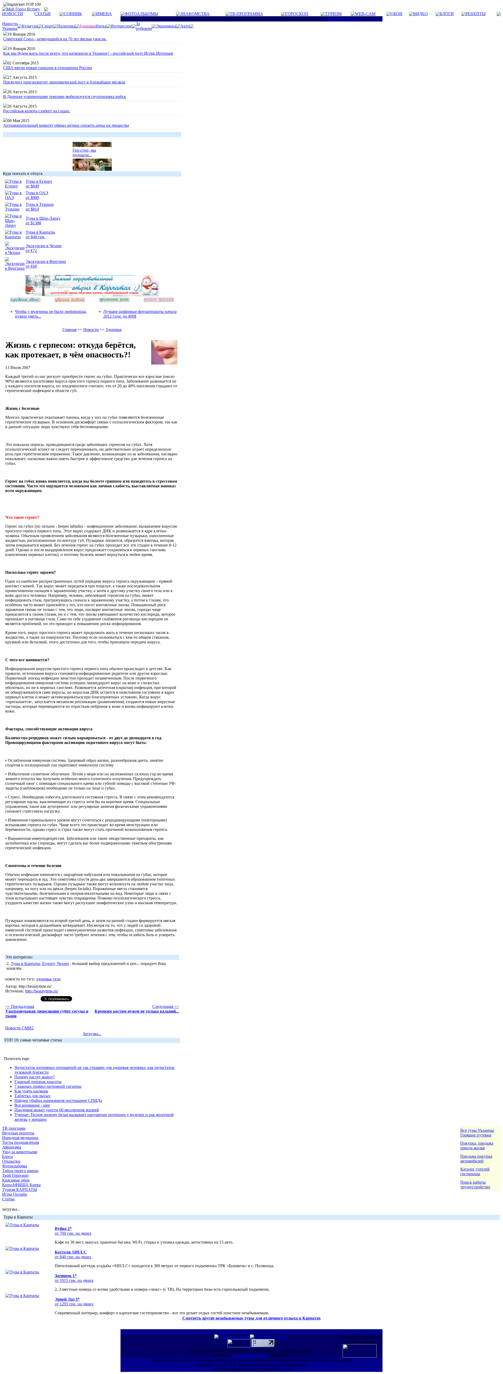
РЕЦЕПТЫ (476, 14)
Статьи (8, 1199)
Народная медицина (20, 1137)
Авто (184, 26)
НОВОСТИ (12, 14)
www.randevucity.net (249, 1355)
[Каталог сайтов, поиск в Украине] (239, 1346)
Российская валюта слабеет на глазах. (36, 111)
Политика (66, 26)
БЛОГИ (447, 14)
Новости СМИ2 (19, 1028)
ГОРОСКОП (296, 14)
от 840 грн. (35, 237)
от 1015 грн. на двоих (74, 1280)
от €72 (31, 250)
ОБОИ (396, 14)
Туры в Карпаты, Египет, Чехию (40, 963)
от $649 (32, 186)
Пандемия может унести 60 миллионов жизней (56, 1110)
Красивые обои (16, 1180)
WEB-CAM (365, 14)
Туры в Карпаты (40, 232)
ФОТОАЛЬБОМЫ (141, 14)
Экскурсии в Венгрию (46, 261)
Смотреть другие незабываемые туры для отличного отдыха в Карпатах (251, 1318)
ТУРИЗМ (333, 14)
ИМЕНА (104, 14)
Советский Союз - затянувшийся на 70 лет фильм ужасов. (55, 39)
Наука (101, 26)
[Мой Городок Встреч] (92, 295)
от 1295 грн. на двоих (74, 1304)
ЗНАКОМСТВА (195, 14)
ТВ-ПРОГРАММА (246, 14)
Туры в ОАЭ (37, 193)
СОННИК (73, 14)
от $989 (32, 197)
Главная (69, 329)
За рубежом (144, 26)
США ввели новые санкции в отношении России (47, 67)
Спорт (47, 26)
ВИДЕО (420, 14)
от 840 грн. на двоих (73, 1257)
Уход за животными (19, 1152)
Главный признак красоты (38, 1081)
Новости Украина (10, 26)
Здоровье (114, 329)
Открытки (11, 1161)
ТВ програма (13, 1128)
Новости (91, 329)
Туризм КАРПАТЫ (19, 1189)
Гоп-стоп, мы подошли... (84, 148)
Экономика (166, 26)
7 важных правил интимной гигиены (47, 1086)
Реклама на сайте (344, 18)
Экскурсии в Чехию (44, 246)
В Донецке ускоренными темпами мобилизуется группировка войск (64, 96)
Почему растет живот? (34, 1077)
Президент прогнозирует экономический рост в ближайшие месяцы (64, 82)
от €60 (31, 266)
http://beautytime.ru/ (41, 991)
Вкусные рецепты (18, 1133)
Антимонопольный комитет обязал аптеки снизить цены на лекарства (66, 125)
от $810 (32, 209)
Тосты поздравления (20, 1142)
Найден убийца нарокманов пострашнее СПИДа (58, 1100)
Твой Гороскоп (15, 1175)
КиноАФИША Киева (21, 1185)
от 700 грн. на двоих (73, 1233)
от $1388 (33, 223)
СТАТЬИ (42, 14)
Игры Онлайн (14, 1194)
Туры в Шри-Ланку (43, 218)
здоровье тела (48, 979)
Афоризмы (11, 1147)
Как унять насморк (31, 1091)
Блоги (7, 1156)
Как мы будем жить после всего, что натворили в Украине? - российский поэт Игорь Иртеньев (88, 53)
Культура (30, 26)
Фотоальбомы (14, 1166)
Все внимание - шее (32, 1105)
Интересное (121, 26)
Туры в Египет (39, 181)
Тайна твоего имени (20, 1170)
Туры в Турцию (40, 204)
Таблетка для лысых (32, 1096)
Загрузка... (92, 1033)
